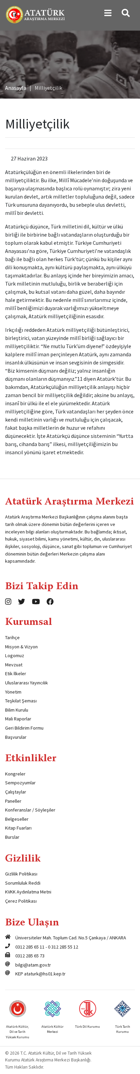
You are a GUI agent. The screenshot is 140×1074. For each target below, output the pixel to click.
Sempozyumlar (20, 783)
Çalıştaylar (15, 792)
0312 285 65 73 (30, 956)
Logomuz (14, 655)
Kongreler (15, 774)
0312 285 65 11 (30, 947)
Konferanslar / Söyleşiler (30, 810)
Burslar (12, 837)
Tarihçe (12, 637)
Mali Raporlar (18, 719)
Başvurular (16, 737)
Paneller (13, 801)
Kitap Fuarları (18, 828)
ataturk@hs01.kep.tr (45, 974)
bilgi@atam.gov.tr (33, 965)
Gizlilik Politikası (21, 874)
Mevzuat (13, 665)
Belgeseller (17, 819)
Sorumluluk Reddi (22, 883)
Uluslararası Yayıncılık (26, 683)
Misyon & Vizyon (21, 647)
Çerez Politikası (21, 901)
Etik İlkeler (15, 673)
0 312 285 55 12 (63, 947)
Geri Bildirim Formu (24, 728)
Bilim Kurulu (16, 710)
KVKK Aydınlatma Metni (28, 892)
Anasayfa (15, 87)
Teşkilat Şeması (21, 701)
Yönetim (13, 692)
